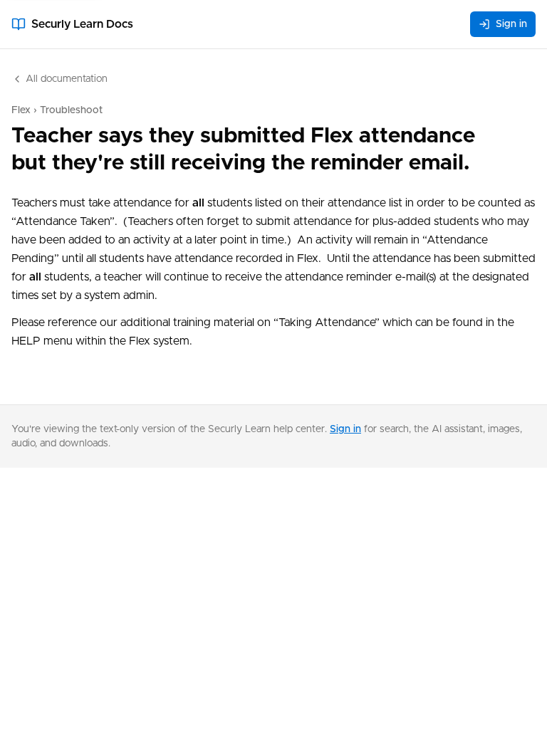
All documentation (67, 79)
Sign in (511, 24)
